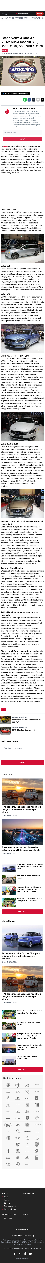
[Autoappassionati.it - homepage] (22, 13)
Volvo (5, 146)
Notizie (4, 50)
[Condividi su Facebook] (29, 100)
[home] (2, 18)
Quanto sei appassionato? (16, 18)
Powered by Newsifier (22, 1258)
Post (22, 762)
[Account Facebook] (14, 1253)
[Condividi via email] (38, 100)
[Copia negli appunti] (42, 100)
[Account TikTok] (25, 1253)
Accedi (39, 14)
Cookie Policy (29, 1236)
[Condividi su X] (33, 100)
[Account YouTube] (30, 1253)
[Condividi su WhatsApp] (25, 100)
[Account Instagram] (20, 1253)
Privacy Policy (16, 1236)
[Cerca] (43, 18)
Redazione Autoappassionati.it (15, 53)
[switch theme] (6, 13)
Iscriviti (22, 139)
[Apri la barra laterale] (2, 13)
